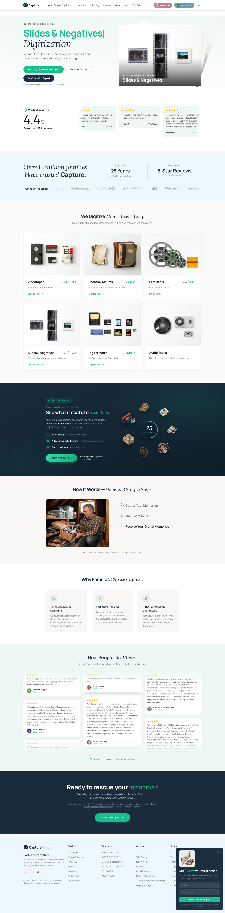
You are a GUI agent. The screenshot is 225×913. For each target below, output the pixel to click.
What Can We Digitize (58, 5)
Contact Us (175, 852)
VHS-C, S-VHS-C (110, 857)
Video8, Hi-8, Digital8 (112, 866)
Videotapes (73, 852)
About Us (140, 852)
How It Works (142, 861)
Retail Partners (143, 871)
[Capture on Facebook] (25, 872)
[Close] (219, 852)
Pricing (95, 5)
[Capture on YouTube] (38, 872)
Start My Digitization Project (44, 69)
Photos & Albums (76, 857)
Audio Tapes (73, 875)
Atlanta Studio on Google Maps (150, 880)
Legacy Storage (143, 885)
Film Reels (72, 861)
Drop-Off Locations (145, 875)
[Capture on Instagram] (32, 872)
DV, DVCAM (107, 871)
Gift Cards (137, 5)
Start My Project (110, 817)
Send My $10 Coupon (199, 899)
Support (174, 866)
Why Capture (142, 857)
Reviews (107, 5)
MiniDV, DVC (108, 875)
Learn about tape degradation (127, 804)
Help (126, 5)
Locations (81, 5)
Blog (117, 5)
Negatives (72, 871)
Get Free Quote (78, 69)
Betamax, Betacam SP (112, 861)
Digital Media (74, 880)
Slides (71, 866)
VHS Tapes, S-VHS (110, 852)
